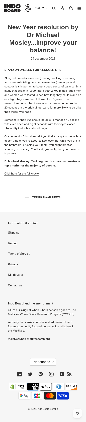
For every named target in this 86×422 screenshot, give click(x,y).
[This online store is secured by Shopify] (17, 389)
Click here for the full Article (21, 173)
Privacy (13, 264)
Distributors (15, 274)
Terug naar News (46, 197)
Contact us (15, 285)
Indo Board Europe (47, 409)
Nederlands (41, 362)
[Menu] (79, 8)
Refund (12, 243)
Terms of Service (19, 253)
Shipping (13, 232)
